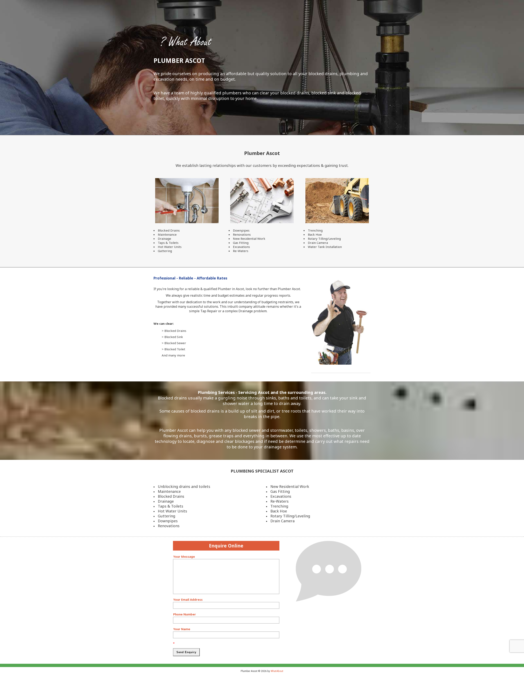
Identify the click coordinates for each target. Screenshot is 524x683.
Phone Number (184, 614)
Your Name (181, 629)
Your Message (184, 556)
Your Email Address (188, 599)
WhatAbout (277, 671)
